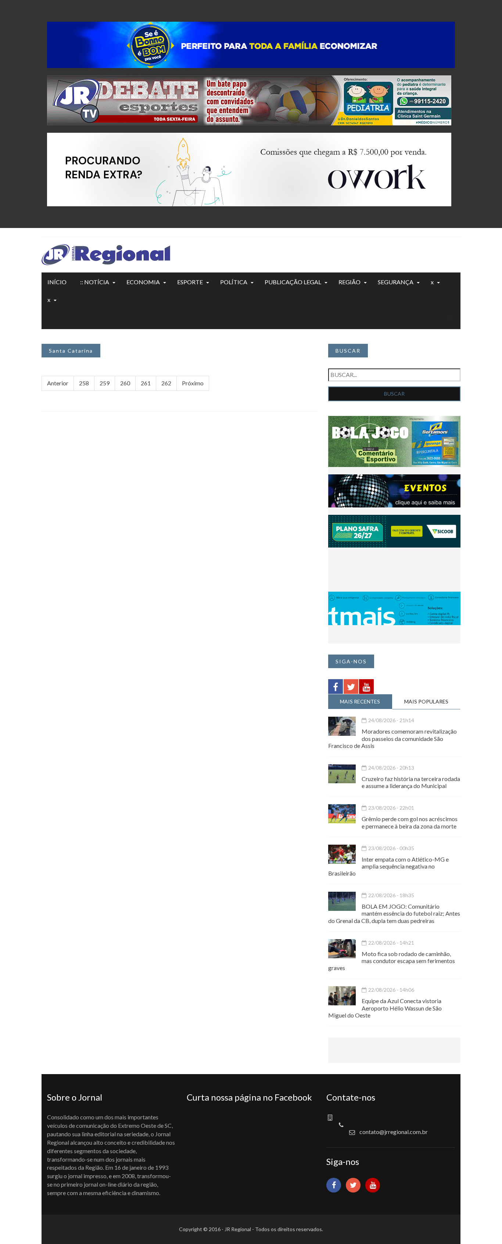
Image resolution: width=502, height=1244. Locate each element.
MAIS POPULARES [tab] (426, 701)
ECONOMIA (143, 281)
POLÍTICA (233, 281)
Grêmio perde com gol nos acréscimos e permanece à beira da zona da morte (410, 822)
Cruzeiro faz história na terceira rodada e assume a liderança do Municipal (411, 782)
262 (166, 382)
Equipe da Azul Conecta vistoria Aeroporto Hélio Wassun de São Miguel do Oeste (385, 1007)
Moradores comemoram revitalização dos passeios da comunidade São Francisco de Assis (392, 738)
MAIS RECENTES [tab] (360, 701)
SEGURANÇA (395, 281)
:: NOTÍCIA (94, 281)
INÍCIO (57, 281)
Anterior (57, 382)
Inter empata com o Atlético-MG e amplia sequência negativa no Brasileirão (388, 866)
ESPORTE (190, 281)
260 (125, 382)
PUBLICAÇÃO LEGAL (293, 281)
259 (105, 382)
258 (84, 382)
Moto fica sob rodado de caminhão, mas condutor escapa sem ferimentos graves (391, 960)
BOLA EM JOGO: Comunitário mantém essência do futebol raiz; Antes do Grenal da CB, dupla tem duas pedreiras (394, 913)
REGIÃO (349, 281)
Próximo (193, 382)
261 (146, 382)
